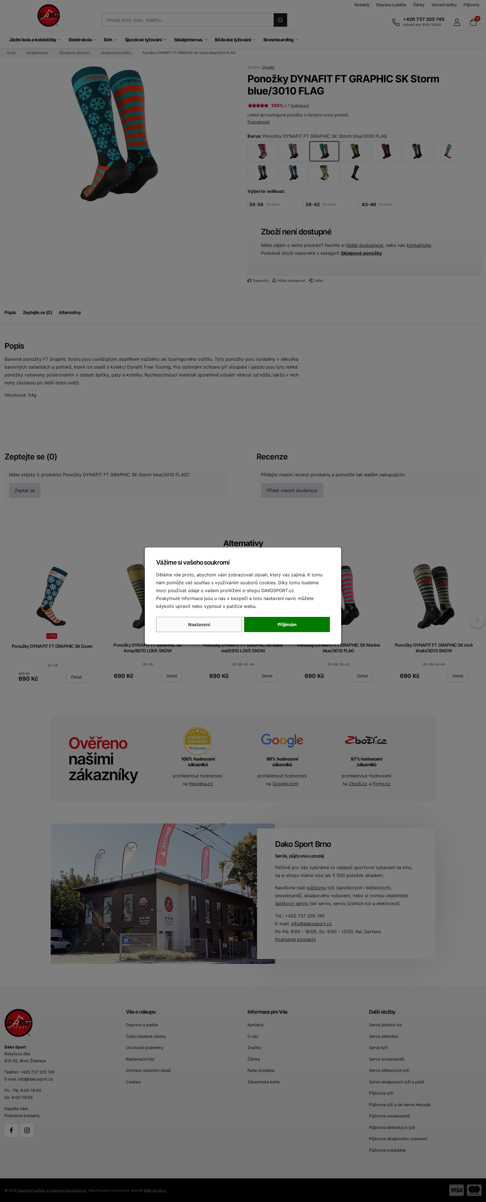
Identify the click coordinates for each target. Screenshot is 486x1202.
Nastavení (199, 624)
